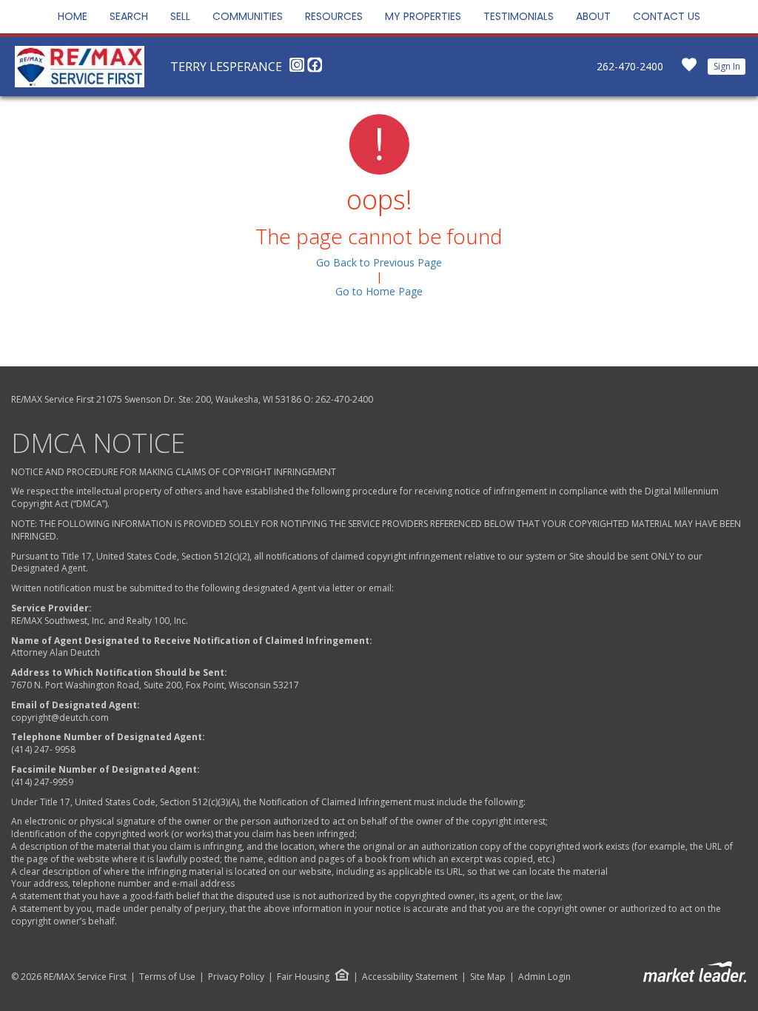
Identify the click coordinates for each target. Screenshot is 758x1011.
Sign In (727, 66)
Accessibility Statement (409, 977)
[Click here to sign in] (689, 69)
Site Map (488, 977)
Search (129, 16)
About (593, 16)
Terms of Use (167, 977)
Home (72, 16)
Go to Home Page (379, 291)
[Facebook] (314, 69)
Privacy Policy (236, 977)
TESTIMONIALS (518, 16)
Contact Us (666, 16)
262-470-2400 (630, 66)
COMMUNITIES (247, 16)
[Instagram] (298, 69)
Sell (180, 16)
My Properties (423, 16)
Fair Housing (303, 976)
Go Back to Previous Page (379, 262)
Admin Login (544, 977)
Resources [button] (334, 16)
